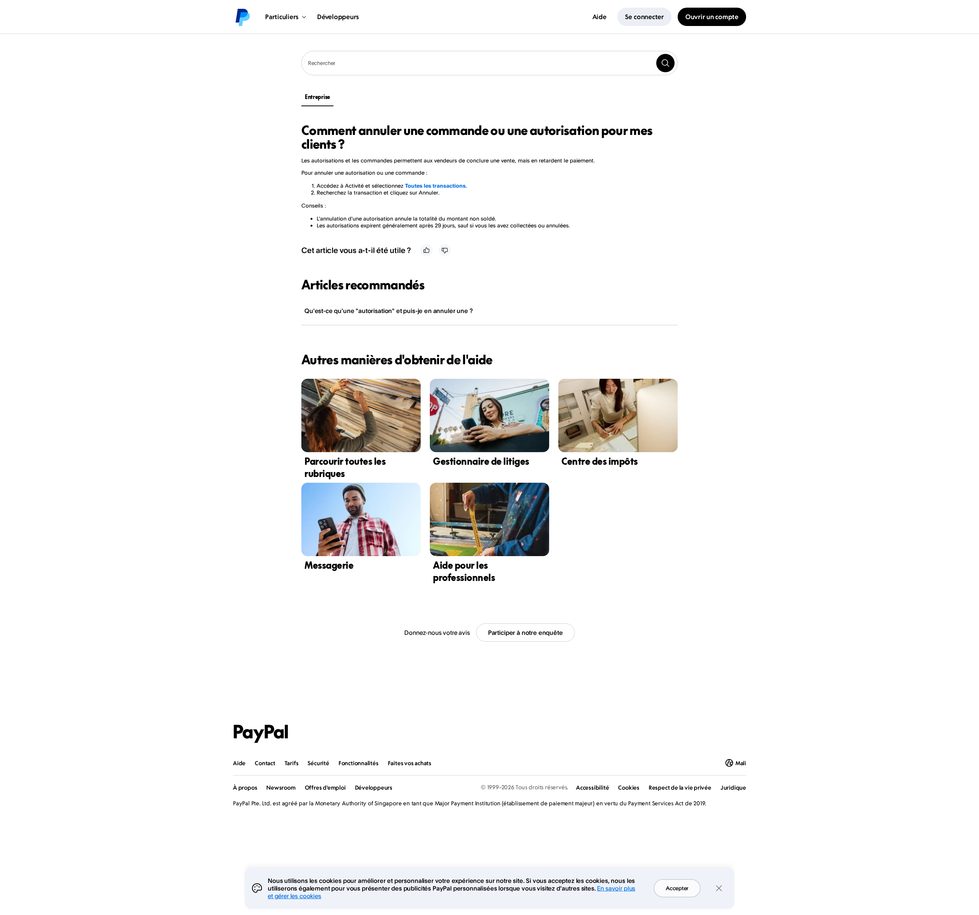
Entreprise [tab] (317, 97)
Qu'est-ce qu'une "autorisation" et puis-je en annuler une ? (388, 311)
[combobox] (489, 63)
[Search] (665, 63)
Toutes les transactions (435, 185)
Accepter (677, 888)
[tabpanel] (484, 176)
